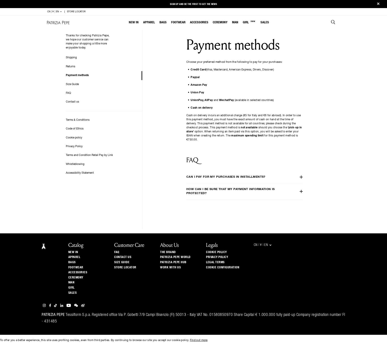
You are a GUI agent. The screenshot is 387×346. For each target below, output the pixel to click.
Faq (116, 252)
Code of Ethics (75, 128)
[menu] (199, 22)
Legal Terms (215, 262)
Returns (70, 66)
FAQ (68, 93)
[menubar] (199, 22)
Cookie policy (74, 137)
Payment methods (77, 75)
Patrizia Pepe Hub (173, 262)
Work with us (170, 267)
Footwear (178, 22)
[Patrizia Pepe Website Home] (58, 22)
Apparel (149, 22)
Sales (264, 22)
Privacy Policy (74, 146)
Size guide (121, 262)
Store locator (125, 267)
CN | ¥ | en (53, 12)
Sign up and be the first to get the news (193, 4)
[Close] (378, 4)
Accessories (199, 22)
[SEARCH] (333, 22)
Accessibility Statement (80, 173)
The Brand (168, 252)
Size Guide (72, 84)
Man (235, 22)
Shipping (71, 57)
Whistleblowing (75, 164)
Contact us (72, 102)
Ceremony (220, 22)
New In (134, 22)
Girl (249, 22)
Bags (163, 22)
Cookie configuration (222, 267)
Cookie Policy (216, 252)
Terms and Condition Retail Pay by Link (89, 155)
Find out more (199, 340)
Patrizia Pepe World (175, 257)
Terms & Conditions (78, 120)
